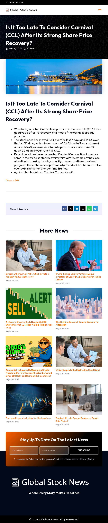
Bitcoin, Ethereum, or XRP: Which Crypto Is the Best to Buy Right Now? (27, 275)
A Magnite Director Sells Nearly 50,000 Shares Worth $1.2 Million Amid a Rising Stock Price (29, 325)
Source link (12, 180)
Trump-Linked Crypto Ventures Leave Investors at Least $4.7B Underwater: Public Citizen (78, 276)
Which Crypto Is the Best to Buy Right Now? (78, 369)
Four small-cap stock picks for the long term (28, 418)
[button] (99, 10)
